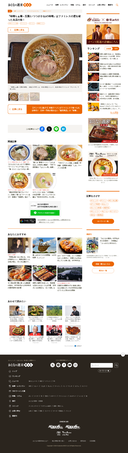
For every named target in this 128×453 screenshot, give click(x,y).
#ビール (105, 211)
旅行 (84, 5)
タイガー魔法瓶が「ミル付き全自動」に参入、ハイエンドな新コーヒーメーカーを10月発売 (110, 86)
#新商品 (100, 215)
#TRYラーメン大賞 (13, 23)
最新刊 (110, 5)
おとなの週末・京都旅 (36, 401)
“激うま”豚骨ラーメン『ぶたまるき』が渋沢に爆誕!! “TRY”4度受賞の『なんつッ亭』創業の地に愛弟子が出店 (44, 165)
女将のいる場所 (12, 254)
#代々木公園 (112, 201)
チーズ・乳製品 (58, 411)
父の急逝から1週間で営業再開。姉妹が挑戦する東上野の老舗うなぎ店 (110, 76)
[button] (9, 58)
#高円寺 (106, 208)
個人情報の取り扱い (58, 441)
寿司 (30, 386)
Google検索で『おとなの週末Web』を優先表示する (54, 220)
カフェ (77, 386)
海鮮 (35, 411)
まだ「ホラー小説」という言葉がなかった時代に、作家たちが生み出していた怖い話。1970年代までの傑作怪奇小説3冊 (69, 258)
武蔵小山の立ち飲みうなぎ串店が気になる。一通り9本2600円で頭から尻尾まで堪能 (110, 66)
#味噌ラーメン (40, 23)
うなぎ (43, 386)
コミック (91, 5)
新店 (41, 381)
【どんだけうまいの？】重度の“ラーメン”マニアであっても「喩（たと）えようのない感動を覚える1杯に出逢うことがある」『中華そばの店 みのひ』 (19, 166)
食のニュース (33, 381)
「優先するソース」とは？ (46, 222)
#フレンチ (94, 201)
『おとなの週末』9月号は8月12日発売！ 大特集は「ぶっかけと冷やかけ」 (109, 241)
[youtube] (70, 365)
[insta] (75, 365)
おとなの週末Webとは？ (40, 441)
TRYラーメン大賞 (18, 391)
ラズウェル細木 (46, 406)
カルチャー (73, 396)
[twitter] (53, 365)
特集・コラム (75, 5)
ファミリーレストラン (33, 11)
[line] (58, 365)
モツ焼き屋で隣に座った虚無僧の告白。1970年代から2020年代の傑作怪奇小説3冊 (19, 285)
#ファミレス (23, 23)
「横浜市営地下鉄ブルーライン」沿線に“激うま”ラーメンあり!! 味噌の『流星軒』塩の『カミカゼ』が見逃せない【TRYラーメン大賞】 (19, 194)
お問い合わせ (72, 441)
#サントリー (95, 211)
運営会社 (83, 441)
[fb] (64, 365)
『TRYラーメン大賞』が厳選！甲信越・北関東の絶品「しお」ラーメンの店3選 (69, 165)
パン (64, 386)
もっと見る (114, 112)
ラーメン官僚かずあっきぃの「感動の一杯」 (19, 162)
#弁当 (93, 215)
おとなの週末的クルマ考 (63, 283)
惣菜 (41, 411)
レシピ (81, 396)
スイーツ (84, 386)
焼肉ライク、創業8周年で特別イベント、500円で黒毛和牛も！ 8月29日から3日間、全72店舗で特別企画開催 (110, 96)
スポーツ (53, 396)
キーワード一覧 (104, 371)
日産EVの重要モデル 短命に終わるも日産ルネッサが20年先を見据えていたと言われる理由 (69, 288)
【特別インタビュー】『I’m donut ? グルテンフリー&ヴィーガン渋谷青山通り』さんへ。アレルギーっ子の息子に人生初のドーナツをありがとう (110, 106)
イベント (48, 381)
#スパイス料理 (96, 208)
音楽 (46, 396)
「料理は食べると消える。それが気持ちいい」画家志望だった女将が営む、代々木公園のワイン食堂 (19, 259)
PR (54, 381)
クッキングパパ (33, 406)
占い (30, 396)
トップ (14, 371)
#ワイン (103, 201)
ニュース (49, 5)
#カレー (105, 204)
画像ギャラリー (47, 11)
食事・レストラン (61, 5)
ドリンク (68, 411)
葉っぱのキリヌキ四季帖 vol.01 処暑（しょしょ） (44, 256)
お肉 (30, 411)
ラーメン (57, 386)
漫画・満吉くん (58, 406)
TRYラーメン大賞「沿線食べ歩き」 (16, 190)
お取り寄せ (101, 5)
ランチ (70, 386)
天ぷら (50, 386)
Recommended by (69, 346)
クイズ (36, 396)
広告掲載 (92, 441)
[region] (45, 67)
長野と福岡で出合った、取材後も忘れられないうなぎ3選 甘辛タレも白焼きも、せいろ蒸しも (44, 285)
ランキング (16, 376)
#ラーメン (31, 23)
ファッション (62, 396)
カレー (36, 386)
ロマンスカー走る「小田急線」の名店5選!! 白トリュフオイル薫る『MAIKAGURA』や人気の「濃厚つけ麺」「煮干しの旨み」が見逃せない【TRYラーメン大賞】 (44, 194)
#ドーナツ (113, 211)
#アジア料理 (95, 204)
